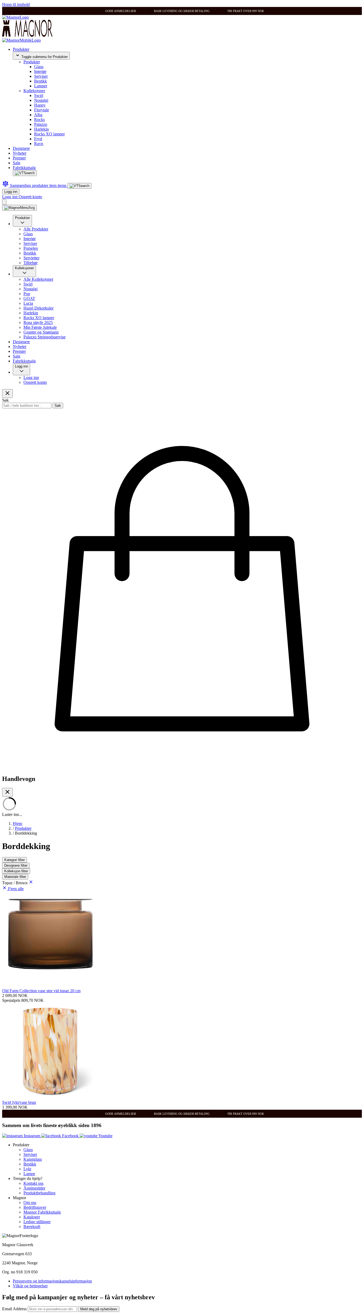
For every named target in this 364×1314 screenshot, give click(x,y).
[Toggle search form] (25, 173)
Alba (38, 114)
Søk (58, 406)
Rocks (39, 119)
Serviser (41, 76)
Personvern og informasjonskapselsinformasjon (52, 1281)
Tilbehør (30, 262)
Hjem (17, 823)
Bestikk (40, 81)
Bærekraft (31, 1226)
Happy (40, 105)
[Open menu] (19, 208)
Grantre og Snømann (41, 332)
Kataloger (31, 1217)
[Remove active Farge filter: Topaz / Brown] (31, 883)
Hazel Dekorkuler (38, 308)
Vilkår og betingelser (30, 1286)
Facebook (70, 1135)
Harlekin (41, 129)
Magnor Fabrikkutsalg (42, 1212)
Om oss (29, 1202)
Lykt (27, 1169)
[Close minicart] (7, 792)
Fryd (38, 138)
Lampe (29, 1173)
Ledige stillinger (37, 1221)
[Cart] (4, 202)
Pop (26, 293)
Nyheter (19, 153)
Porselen (30, 248)
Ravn (38, 143)
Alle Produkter (35, 229)
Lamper (40, 86)
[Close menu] (7, 393)
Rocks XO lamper (49, 134)
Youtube (105, 1135)
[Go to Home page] (15, 17)
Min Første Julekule (40, 327)
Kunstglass (32, 1159)
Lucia (28, 303)
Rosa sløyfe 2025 (38, 322)
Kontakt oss (33, 1183)
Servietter (31, 258)
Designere (21, 148)
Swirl (38, 95)
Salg (16, 163)
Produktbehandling (39, 1193)
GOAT (29, 298)
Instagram (32, 1135)
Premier (19, 158)
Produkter (21, 49)
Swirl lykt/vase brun (19, 1102)
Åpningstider (34, 1188)
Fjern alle (16, 888)
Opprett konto (30, 196)
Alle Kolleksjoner (38, 279)
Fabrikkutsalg (24, 167)
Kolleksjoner (34, 90)
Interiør (40, 71)
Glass (38, 66)
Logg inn (10, 192)
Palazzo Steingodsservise (44, 337)
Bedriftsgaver (34, 1207)
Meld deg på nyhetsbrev (98, 1309)
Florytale (41, 110)
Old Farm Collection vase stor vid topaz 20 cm (41, 990)
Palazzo (40, 124)
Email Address (15, 1309)
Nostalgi (41, 100)
